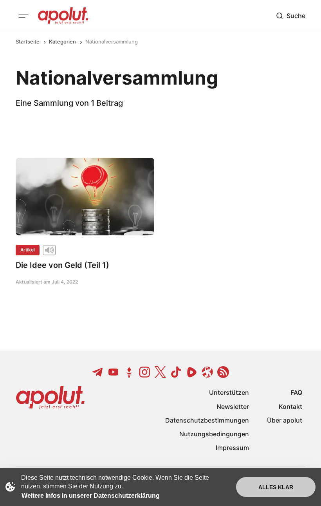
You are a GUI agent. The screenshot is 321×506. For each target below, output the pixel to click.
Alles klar (275, 487)
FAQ (296, 392)
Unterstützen (229, 392)
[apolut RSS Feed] (223, 372)
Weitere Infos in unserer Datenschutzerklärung (91, 495)
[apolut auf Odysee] (207, 372)
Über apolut (284, 420)
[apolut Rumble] (192, 372)
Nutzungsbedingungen (214, 434)
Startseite (28, 41)
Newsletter (232, 406)
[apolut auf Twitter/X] (160, 372)
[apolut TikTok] (176, 372)
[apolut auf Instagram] (145, 372)
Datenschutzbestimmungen (207, 420)
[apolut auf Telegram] (98, 372)
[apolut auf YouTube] (113, 372)
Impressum (232, 448)
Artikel (27, 250)
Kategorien (62, 41)
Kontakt (290, 406)
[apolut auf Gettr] (129, 372)
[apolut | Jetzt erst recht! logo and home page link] (63, 15)
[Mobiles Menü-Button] (23, 15)
